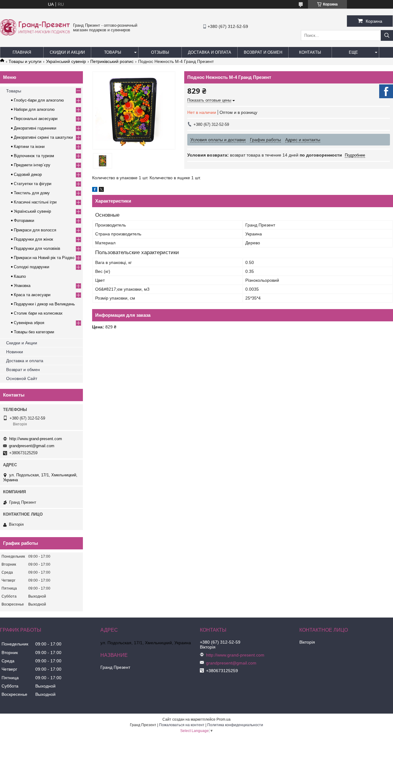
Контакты (310, 52)
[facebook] (94, 190)
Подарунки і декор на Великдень (44, 304)
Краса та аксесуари (32, 294)
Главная (22, 52)
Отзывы (160, 52)
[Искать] (387, 35)
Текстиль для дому (32, 193)
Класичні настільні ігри (35, 202)
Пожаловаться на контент (181, 725)
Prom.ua (223, 719)
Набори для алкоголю (34, 109)
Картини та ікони (29, 146)
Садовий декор (28, 174)
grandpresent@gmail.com (31, 446)
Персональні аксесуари (35, 118)
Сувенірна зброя (29, 322)
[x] (101, 190)
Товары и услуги (25, 61)
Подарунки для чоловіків (37, 248)
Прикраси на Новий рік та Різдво (44, 257)
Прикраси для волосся (35, 230)
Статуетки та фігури (32, 183)
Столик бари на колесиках (38, 313)
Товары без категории (34, 332)
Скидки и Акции (67, 52)
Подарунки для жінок (33, 239)
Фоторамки (24, 220)
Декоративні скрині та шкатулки (43, 137)
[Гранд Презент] (35, 33)
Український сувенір (66, 61)
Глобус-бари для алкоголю (39, 100)
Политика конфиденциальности (235, 725)
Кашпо (20, 276)
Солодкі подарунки (31, 267)
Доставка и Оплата (209, 52)
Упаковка (22, 285)
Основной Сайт (21, 378)
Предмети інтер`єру (32, 165)
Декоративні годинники (35, 128)
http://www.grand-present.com (35, 438)
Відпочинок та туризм (34, 155)
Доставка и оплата (24, 360)
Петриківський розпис (112, 61)
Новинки (14, 351)
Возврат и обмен (263, 52)
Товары (112, 52)
